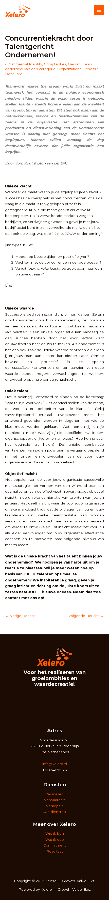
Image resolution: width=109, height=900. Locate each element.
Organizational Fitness (76, 69)
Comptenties (55, 64)
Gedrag (74, 64)
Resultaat (54, 851)
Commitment (54, 845)
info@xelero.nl (54, 764)
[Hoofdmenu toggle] (99, 10)
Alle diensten (54, 812)
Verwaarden (54, 800)
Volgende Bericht (85, 616)
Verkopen (54, 806)
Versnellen (54, 794)
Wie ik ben (54, 833)
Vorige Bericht (20, 616)
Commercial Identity (24, 64)
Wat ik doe (54, 839)
